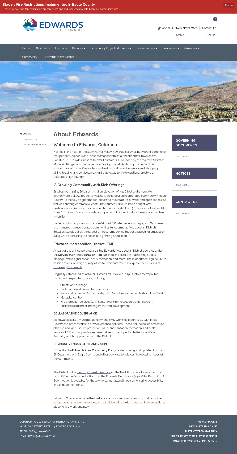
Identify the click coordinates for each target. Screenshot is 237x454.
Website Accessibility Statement (194, 436)
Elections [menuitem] (61, 48)
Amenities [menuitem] (190, 48)
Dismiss (229, 5)
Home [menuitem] (26, 48)
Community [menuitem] (29, 57)
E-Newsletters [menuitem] (145, 48)
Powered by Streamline (189, 441)
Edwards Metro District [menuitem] (59, 57)
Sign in (212, 441)
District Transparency (201, 431)
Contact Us (209, 28)
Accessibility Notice (35, 144)
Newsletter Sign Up (203, 426)
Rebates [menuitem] (77, 48)
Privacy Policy (207, 421)
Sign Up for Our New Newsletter (176, 28)
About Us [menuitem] (41, 48)
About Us (25, 134)
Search (211, 35)
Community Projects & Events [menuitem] (109, 48)
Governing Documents (67, 267)
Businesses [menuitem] (169, 48)
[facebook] (215, 20)
